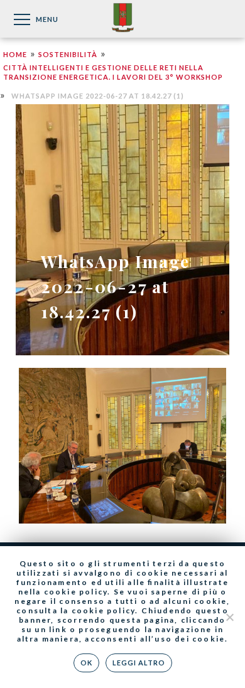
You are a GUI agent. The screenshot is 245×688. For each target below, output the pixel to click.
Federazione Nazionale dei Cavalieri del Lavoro (123, 19)
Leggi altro (138, 662)
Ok (86, 662)
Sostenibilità (67, 54)
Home (15, 54)
